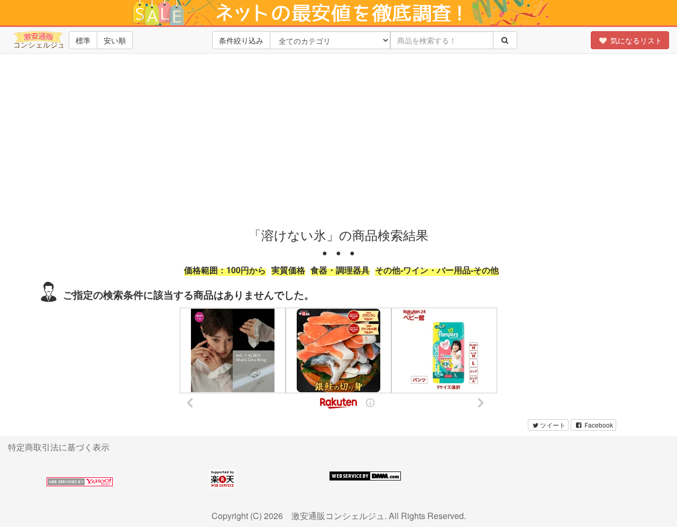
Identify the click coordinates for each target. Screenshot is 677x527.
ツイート (552, 424)
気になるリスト (635, 40)
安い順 (115, 40)
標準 (83, 40)
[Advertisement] (338, 138)
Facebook (598, 424)
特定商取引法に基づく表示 (58, 447)
